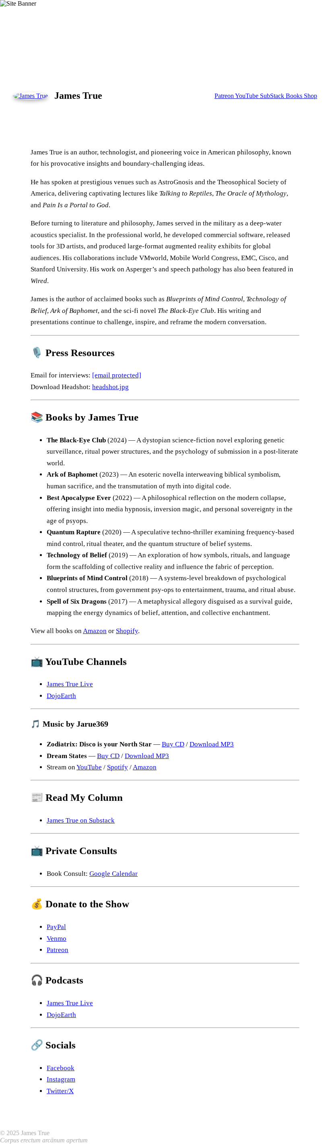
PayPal (56, 927)
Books (295, 95)
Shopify (127, 631)
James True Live (70, 684)
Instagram (61, 1079)
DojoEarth (61, 696)
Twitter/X (60, 1091)
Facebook (60, 1068)
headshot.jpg (110, 387)
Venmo (56, 938)
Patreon (224, 95)
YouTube (247, 95)
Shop (310, 95)
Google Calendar (113, 873)
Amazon (95, 631)
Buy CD (173, 744)
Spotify (117, 767)
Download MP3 (212, 744)
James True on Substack (81, 820)
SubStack (273, 95)
